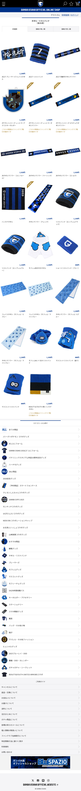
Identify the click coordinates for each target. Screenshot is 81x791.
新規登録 (65, 15)
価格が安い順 (66, 29)
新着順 (14, 29)
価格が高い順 (40, 29)
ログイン (74, 15)
